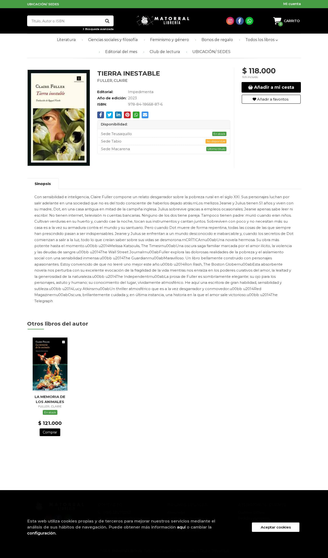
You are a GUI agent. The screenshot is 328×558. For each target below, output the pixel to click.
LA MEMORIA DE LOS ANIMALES (50, 399)
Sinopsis (43, 183)
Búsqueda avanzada (99, 29)
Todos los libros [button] (260, 39)
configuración (41, 533)
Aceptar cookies (276, 527)
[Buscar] (107, 21)
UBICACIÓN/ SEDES (43, 4)
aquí (181, 527)
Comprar (50, 432)
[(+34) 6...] (249, 21)
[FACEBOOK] (240, 21)
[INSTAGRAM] (230, 21)
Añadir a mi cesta (273, 87)
